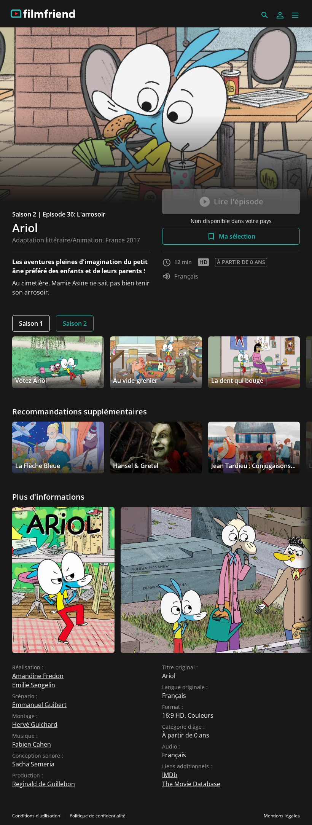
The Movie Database (191, 784)
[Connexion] (280, 15)
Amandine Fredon (38, 676)
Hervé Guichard (34, 724)
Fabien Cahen (31, 744)
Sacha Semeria (33, 764)
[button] (295, 15)
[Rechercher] (264, 15)
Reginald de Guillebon (43, 784)
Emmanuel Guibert (39, 705)
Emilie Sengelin (33, 685)
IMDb (169, 775)
